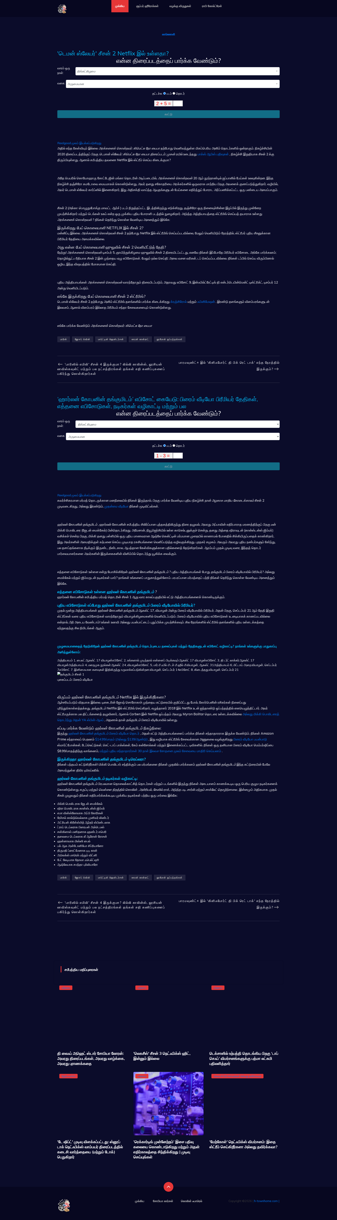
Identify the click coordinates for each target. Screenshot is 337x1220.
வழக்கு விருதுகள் (180, 6)
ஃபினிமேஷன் (206, 301)
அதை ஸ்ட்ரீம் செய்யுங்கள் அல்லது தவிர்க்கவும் (237, 1076)
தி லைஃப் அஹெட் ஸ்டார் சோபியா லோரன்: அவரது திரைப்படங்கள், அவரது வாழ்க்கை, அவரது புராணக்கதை (91, 1058)
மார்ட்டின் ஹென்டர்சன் (111, 339)
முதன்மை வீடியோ (116, 506)
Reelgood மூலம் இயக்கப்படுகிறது (79, 143)
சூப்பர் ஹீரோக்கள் (147, 6)
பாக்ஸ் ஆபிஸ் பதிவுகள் (213, 154)
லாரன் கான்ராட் (140, 339)
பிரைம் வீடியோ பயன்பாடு (250, 739)
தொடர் (180, 93)
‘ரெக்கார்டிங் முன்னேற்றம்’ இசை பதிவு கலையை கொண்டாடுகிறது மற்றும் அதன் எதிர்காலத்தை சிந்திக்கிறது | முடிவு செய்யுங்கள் (166, 1149)
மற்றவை (66, 987)
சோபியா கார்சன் (163, 1201)
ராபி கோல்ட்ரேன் (212, 6)
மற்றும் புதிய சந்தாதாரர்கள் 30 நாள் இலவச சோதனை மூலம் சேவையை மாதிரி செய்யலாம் (160, 751)
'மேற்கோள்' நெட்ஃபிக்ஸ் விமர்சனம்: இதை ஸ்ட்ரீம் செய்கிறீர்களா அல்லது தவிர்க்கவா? (243, 1144)
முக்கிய (120, 6)
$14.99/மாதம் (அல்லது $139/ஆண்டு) (121, 739)
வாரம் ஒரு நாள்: (63, 70)
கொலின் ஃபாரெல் (191, 1201)
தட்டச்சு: (157, 93)
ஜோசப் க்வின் (82, 339)
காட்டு (168, 114)
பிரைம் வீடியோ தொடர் (103, 733)
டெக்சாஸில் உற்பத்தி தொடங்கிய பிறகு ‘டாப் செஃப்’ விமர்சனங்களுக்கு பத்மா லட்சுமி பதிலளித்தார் (243, 1058)
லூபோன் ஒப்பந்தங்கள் (170, 339)
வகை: (61, 83)
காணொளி (168, 34)
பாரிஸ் (63, 339)
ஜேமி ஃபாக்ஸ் (68, 1076)
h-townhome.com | (266, 1201)
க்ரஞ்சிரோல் (178, 301)
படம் (169, 93)
